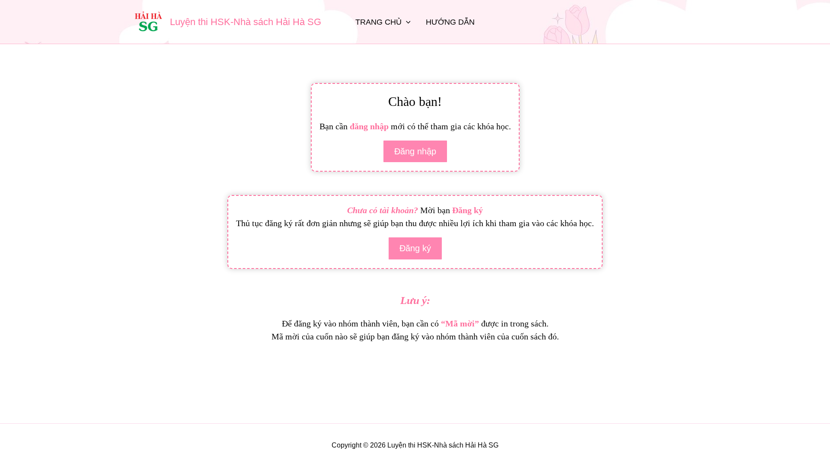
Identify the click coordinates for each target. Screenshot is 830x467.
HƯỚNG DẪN (450, 22)
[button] (406, 22)
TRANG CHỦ (378, 22)
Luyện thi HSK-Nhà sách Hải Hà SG (245, 21)
